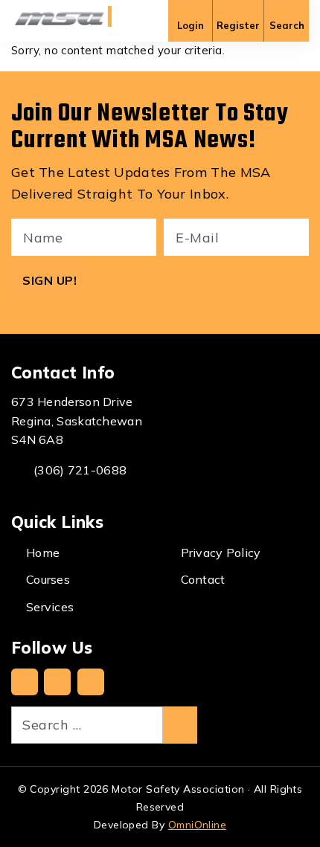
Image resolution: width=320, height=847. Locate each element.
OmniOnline (197, 824)
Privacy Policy (221, 552)
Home (43, 552)
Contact (203, 579)
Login (190, 25)
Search (286, 25)
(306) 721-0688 (80, 470)
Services (50, 606)
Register (238, 25)
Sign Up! (49, 280)
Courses (48, 579)
